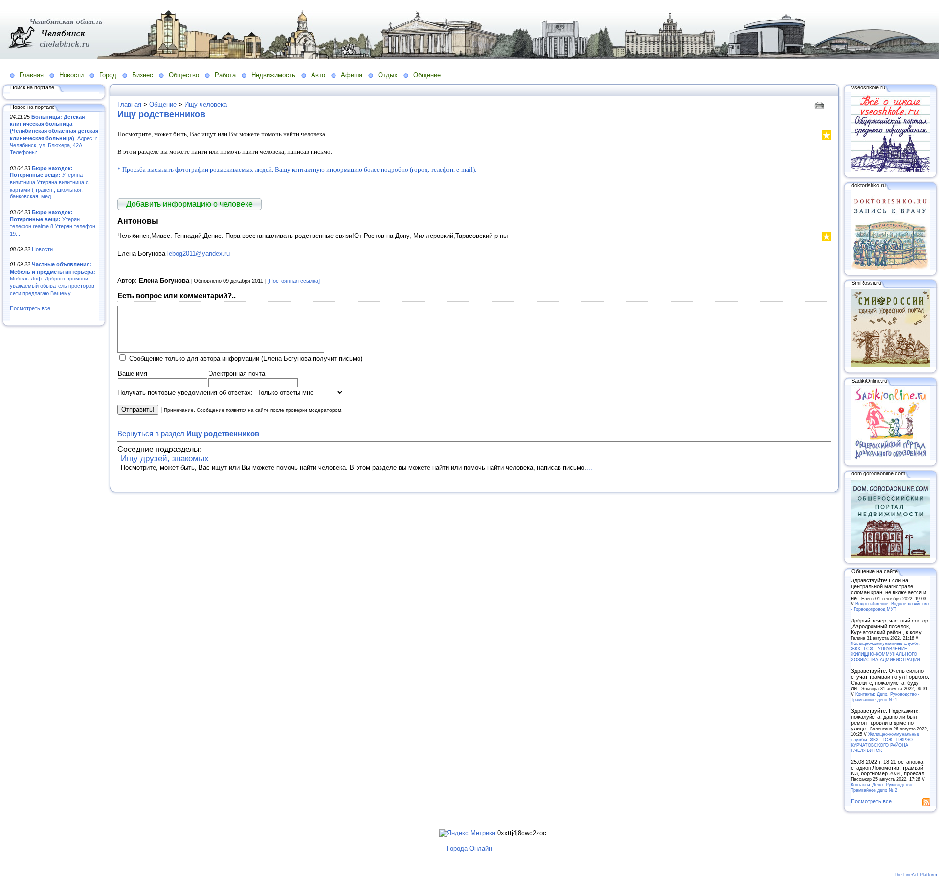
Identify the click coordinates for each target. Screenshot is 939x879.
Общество (184, 75)
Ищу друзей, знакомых (165, 458)
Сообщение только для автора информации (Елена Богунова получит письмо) (245, 358)
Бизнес (142, 75)
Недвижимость (273, 75)
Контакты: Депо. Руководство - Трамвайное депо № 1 (885, 696)
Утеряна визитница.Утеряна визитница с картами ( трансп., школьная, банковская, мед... (49, 182)
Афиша (351, 75)
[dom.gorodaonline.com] (890, 556)
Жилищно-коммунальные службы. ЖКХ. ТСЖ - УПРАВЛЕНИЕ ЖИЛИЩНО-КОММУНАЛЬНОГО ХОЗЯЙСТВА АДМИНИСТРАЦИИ (886, 651)
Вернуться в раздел (188, 433)
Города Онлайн (469, 848)
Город (107, 75)
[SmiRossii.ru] (890, 365)
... (589, 467)
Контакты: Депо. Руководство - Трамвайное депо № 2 (883, 787)
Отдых (388, 75)
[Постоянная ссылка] (294, 281)
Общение (427, 75)
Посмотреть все (30, 308)
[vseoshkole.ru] (890, 170)
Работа (225, 75)
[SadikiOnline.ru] (890, 458)
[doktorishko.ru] (890, 268)
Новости (71, 75)
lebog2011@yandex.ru (198, 253)
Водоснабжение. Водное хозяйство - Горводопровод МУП (890, 606)
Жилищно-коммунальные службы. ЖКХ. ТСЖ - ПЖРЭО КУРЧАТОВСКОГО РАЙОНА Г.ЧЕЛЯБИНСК (885, 742)
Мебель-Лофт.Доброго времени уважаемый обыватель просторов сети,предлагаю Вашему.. (52, 278)
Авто (318, 75)
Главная (32, 75)
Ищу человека (205, 104)
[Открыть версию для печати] (820, 104)
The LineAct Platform (915, 874)
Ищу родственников (161, 114)
